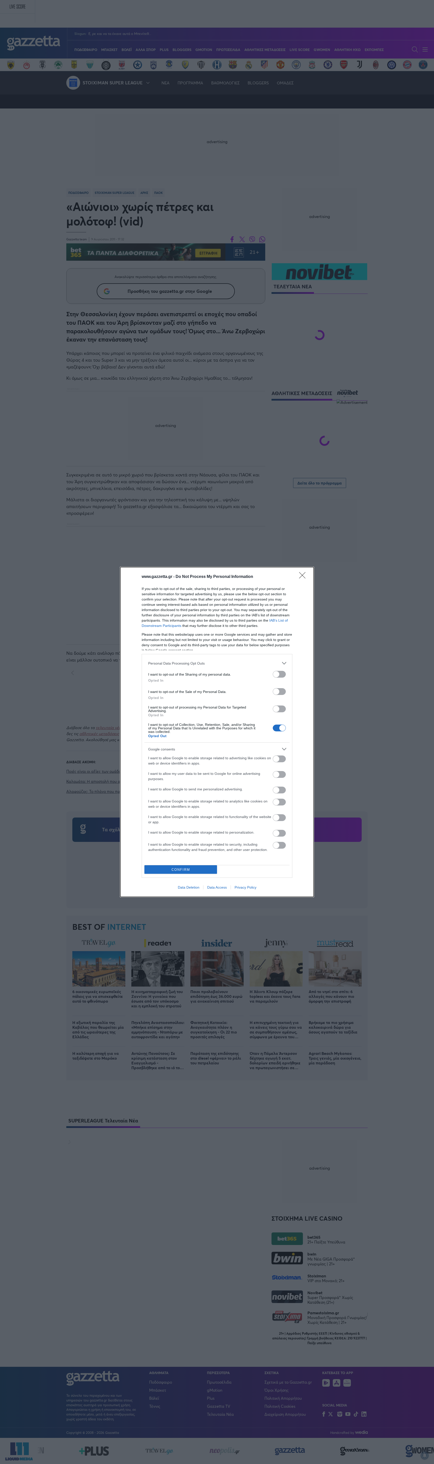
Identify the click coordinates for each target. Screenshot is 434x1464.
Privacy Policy (245, 887)
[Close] (304, 577)
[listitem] (217, 663)
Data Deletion (188, 887)
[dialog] (217, 732)
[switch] (279, 674)
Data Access (217, 887)
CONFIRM (181, 870)
